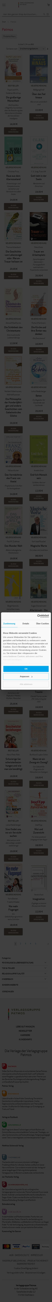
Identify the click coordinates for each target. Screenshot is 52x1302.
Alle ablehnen (26, 684)
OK (26, 669)
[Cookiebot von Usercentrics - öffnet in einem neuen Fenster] (37, 616)
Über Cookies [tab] (42, 623)
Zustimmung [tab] (9, 623)
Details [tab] (26, 623)
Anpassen (24, 676)
